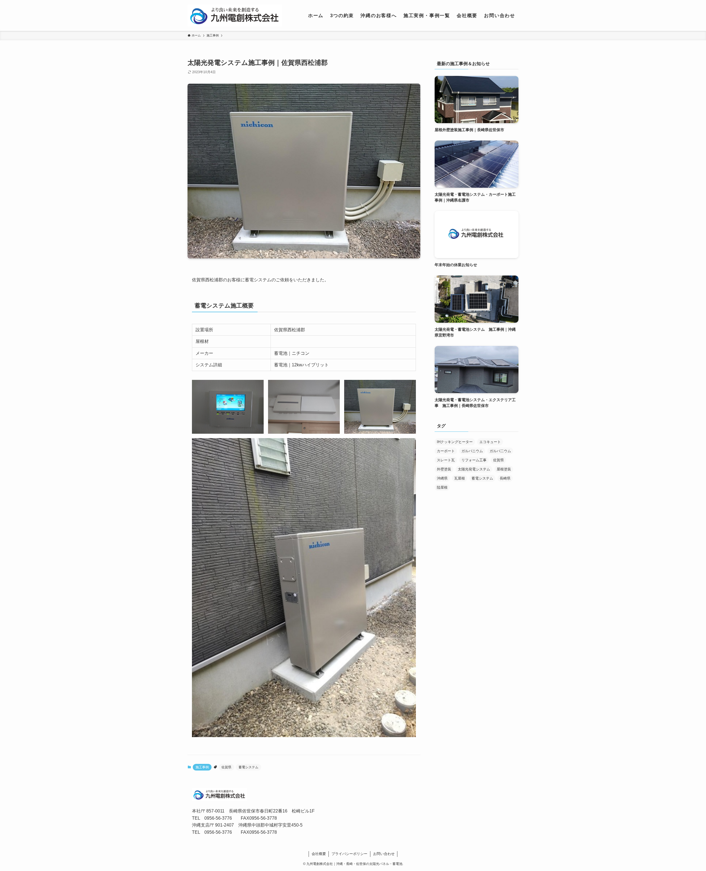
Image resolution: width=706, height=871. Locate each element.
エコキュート (490, 442)
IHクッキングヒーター (455, 442)
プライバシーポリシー (349, 854)
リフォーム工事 (473, 460)
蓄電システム (248, 767)
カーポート (446, 451)
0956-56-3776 (218, 818)
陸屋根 (442, 487)
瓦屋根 (459, 478)
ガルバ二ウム (500, 451)
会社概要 (319, 854)
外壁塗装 (444, 469)
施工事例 (202, 767)
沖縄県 (442, 478)
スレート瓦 (446, 460)
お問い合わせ (384, 854)
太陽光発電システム (474, 469)
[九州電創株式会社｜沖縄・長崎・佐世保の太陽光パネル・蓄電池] (235, 15)
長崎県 (505, 478)
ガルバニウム (472, 451)
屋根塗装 (504, 469)
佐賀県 (226, 767)
